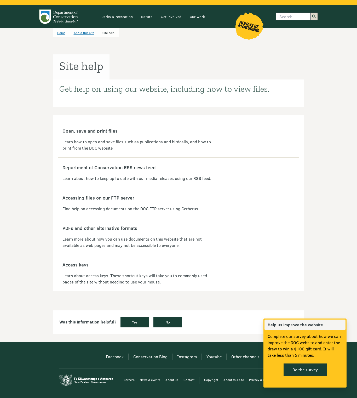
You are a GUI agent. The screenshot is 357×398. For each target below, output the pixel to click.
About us (171, 380)
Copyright (211, 380)
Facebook (115, 356)
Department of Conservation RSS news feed (109, 167)
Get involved (171, 16)
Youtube (214, 356)
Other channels (245, 356)
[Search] (314, 16)
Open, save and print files (90, 131)
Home (61, 33)
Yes (134, 322)
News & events (150, 380)
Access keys (75, 264)
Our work (197, 16)
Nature (146, 16)
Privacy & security (261, 380)
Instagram (187, 356)
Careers (129, 380)
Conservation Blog (150, 356)
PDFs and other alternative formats (99, 228)
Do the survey (305, 369)
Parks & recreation (117, 16)
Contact (188, 380)
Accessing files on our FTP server (98, 198)
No (167, 322)
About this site (84, 33)
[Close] (341, 325)
